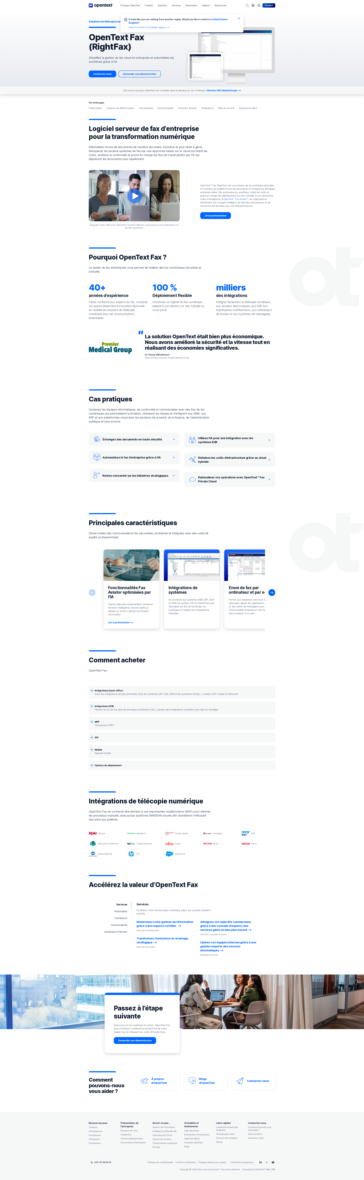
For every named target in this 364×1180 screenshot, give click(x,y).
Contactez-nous (102, 74)
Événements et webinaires (196, 1134)
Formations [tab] (120, 918)
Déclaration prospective (242, 1162)
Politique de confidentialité (160, 1162)
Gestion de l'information (163, 1127)
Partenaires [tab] (120, 911)
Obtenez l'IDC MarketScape (221, 90)
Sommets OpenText (193, 1142)
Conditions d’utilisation (185, 1162)
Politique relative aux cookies (212, 1162)
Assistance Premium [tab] (115, 931)
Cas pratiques (146, 108)
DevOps (156, 1147)
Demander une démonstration (139, 74)
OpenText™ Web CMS (265, 1169)
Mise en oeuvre (226, 108)
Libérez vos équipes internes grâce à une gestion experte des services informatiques (228, 946)
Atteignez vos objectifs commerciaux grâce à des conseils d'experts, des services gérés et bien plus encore (225, 926)
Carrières (93, 1127)
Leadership (126, 1134)
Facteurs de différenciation (120, 108)
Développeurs (95, 1131)
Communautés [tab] (119, 924)
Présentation (95, 108)
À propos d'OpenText (159, 1081)
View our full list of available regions (147, 27)
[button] (130, 5)
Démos (219, 1142)
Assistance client (256, 1138)
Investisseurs (95, 1135)
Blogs (187, 1146)
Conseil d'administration (132, 1138)
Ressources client (248, 108)
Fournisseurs (95, 1143)
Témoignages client (225, 1134)
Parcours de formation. (227, 1138)
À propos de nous (129, 1130)
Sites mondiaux (255, 1134)
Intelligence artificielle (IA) (164, 1131)
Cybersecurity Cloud (162, 1135)
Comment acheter (187, 108)
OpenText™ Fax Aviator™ (235, 199)
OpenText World (191, 1138)
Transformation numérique (164, 1143)
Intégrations (207, 108)
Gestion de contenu (161, 1139)
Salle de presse (191, 1130)
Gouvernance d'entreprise (133, 1142)
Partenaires (94, 1139)
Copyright (184, 1169)
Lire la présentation (215, 215)
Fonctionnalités (165, 108)
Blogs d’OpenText (207, 1081)
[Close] (238, 18)
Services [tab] (121, 904)
